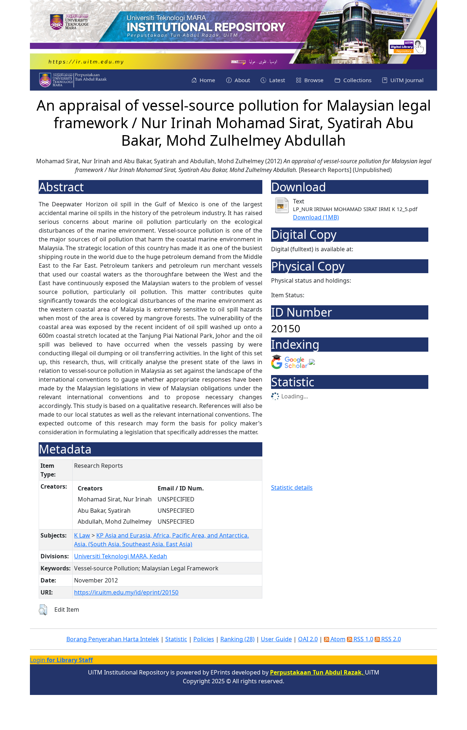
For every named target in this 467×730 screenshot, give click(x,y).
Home (206, 80)
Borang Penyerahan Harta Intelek (112, 639)
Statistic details (292, 488)
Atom (337, 639)
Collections (356, 80)
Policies (203, 639)
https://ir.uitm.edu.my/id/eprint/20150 (126, 592)
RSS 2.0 (390, 639)
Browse (313, 80)
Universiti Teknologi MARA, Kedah (120, 556)
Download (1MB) (316, 217)
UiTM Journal (406, 80)
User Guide (276, 639)
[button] (43, 609)
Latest (276, 80)
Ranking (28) (237, 639)
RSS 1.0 (362, 639)
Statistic (176, 639)
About (241, 80)
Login (61, 660)
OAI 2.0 (308, 639)
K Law (82, 535)
